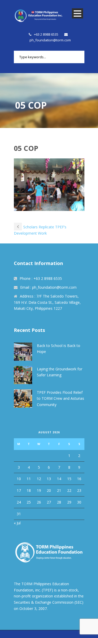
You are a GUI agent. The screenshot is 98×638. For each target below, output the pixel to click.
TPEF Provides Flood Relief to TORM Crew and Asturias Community (60, 398)
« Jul (17, 522)
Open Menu (77, 13)
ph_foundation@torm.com (50, 40)
